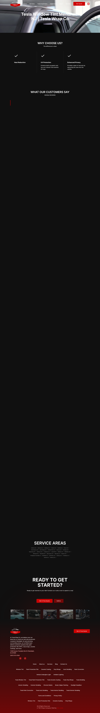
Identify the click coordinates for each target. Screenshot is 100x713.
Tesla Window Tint (20, 680)
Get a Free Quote (44, 601)
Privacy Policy (58, 695)
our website (65, 161)
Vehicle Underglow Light (44, 674)
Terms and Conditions (44, 695)
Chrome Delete (48, 685)
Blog (56, 664)
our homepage (37, 317)
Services (49, 664)
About (61, 4)
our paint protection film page (41, 257)
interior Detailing (23, 685)
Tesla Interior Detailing (57, 690)
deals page (32, 345)
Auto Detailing (67, 669)
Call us (59, 601)
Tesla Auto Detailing (42, 690)
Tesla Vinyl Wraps (68, 680)
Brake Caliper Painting (61, 685)
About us (42, 664)
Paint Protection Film (44, 701)
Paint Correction (79, 669)
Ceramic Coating (58, 701)
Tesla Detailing (80, 680)
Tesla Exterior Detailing (73, 690)
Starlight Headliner (76, 685)
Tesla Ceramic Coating (53, 680)
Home (25, 4)
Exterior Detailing (36, 685)
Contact (68, 4)
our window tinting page (64, 194)
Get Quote (79, 4)
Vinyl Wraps (68, 701)
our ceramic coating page (54, 286)
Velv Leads (60, 708)
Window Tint (31, 701)
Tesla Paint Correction (26, 690)
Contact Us (63, 664)
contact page (69, 315)
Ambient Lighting (59, 674)
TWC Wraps (41, 708)
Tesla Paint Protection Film (36, 680)
